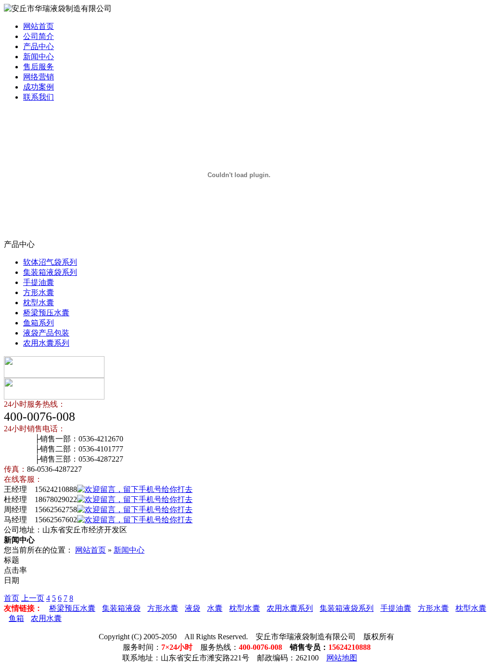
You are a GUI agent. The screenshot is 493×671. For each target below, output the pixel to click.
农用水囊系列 (46, 343)
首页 (11, 598)
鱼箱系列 (38, 323)
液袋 (192, 608)
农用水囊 (46, 618)
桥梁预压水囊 (46, 313)
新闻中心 (38, 56)
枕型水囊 (38, 302)
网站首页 (38, 26)
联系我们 (38, 97)
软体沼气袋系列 (50, 262)
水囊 (214, 608)
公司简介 (38, 36)
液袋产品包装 (46, 333)
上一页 (32, 598)
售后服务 (38, 67)
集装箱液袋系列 (50, 272)
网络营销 (38, 77)
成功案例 (38, 87)
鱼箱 (16, 618)
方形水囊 (38, 292)
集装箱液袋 (121, 608)
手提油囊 (38, 282)
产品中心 (38, 46)
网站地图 (341, 658)
